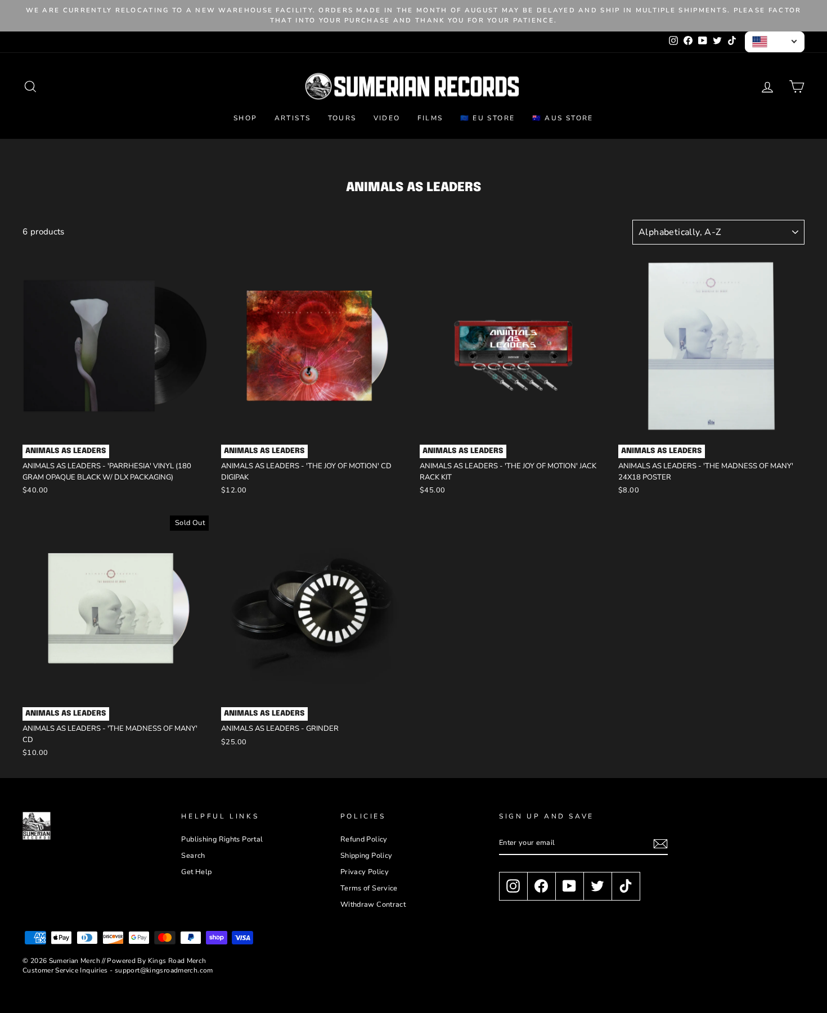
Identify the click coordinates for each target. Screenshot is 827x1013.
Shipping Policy (366, 856)
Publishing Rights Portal (222, 839)
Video (387, 118)
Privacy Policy (364, 872)
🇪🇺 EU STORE (487, 118)
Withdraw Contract (373, 904)
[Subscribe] (660, 844)
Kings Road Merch (177, 960)
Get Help (196, 872)
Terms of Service (369, 888)
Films (430, 118)
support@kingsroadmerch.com (164, 970)
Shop (245, 118)
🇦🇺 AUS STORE (563, 118)
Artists (293, 118)
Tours (342, 118)
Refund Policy (364, 839)
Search (193, 856)
